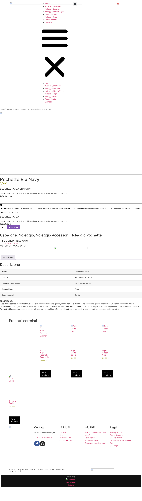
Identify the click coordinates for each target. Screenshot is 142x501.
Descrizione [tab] (8, 257)
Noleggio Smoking (52, 9)
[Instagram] (42, 443)
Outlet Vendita (51, 19)
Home (47, 3)
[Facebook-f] (37, 443)
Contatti (48, 22)
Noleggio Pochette (29, 109)
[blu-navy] (71, 143)
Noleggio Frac (51, 17)
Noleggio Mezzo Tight (54, 11)
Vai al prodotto (45, 373)
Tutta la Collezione (53, 6)
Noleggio (26, 235)
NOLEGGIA (13, 227)
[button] (54, 53)
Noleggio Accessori (13, 109)
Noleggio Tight (51, 14)
